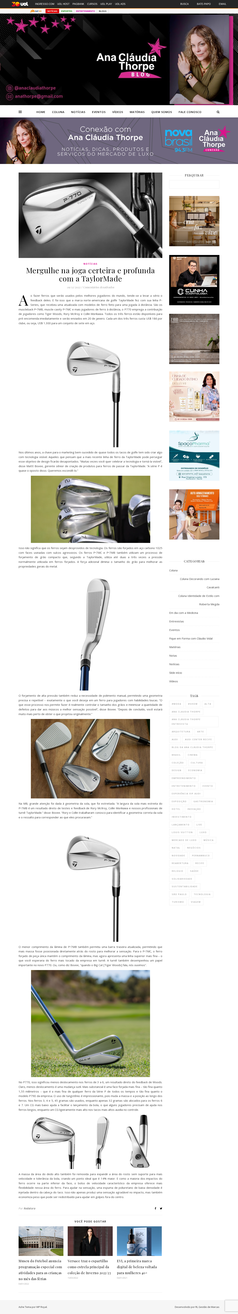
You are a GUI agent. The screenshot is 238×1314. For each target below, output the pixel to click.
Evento (208, 785)
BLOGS (102, 11)
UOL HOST (63, 4)
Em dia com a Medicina (183, 613)
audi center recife (198, 739)
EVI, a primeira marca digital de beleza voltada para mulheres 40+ (137, 1267)
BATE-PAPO (204, 4)
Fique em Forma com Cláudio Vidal (191, 638)
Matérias (137, 112)
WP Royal (41, 1307)
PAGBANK (78, 4)
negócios (194, 847)
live (199, 824)
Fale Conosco (190, 112)
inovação (194, 809)
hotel (176, 809)
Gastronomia (203, 801)
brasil (176, 754)
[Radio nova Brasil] (119, 163)
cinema (193, 754)
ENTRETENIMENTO (85, 11)
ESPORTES (66, 11)
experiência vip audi (186, 793)
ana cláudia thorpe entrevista (186, 721)
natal (176, 847)
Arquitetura (181, 731)
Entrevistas (176, 621)
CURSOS (92, 4)
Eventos (99, 112)
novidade (178, 855)
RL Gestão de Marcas (207, 1307)
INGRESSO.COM (44, 4)
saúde (194, 871)
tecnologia (202, 894)
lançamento (181, 824)
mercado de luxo (184, 840)
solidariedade (182, 878)
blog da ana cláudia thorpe (192, 747)
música (209, 840)
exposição (179, 801)
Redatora (29, 1208)
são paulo (179, 894)
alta (208, 703)
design (176, 770)
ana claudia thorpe (186, 711)
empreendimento (184, 778)
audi (175, 739)
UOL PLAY (106, 4)
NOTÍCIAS (52, 11)
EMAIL (222, 4)
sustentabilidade (185, 886)
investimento (182, 816)
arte (200, 731)
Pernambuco (201, 855)
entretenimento (184, 785)
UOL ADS (120, 4)
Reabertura (180, 863)
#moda (176, 703)
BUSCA (184, 4)
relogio (177, 871)
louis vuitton (182, 832)
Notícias (78, 112)
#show (193, 703)
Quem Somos (161, 112)
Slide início (175, 672)
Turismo (178, 901)
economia (195, 770)
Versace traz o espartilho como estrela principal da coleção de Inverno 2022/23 (89, 1267)
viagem (196, 901)
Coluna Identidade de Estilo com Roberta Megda (198, 600)
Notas (173, 655)
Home (40, 112)
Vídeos (117, 112)
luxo (203, 832)
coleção (178, 762)
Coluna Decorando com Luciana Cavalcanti (199, 583)
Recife (199, 863)
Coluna (58, 112)
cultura (197, 762)
